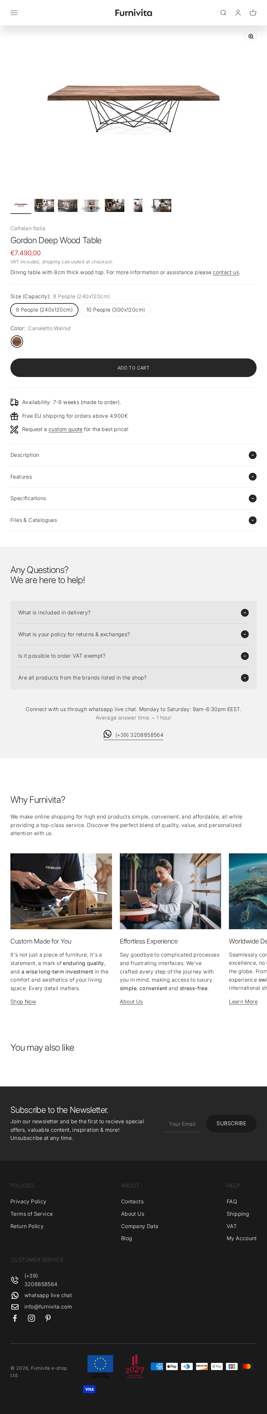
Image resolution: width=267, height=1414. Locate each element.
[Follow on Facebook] (14, 1318)
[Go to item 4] (91, 206)
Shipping (238, 1214)
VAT (232, 1226)
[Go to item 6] (138, 206)
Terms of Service (31, 1214)
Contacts (132, 1201)
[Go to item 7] (161, 206)
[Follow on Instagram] (31, 1318)
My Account (242, 1238)
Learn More (243, 1001)
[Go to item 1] (20, 206)
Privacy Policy (28, 1201)
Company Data (140, 1226)
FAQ (232, 1201)
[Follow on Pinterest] (48, 1318)
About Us (131, 1001)
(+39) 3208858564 (139, 735)
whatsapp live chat (48, 1295)
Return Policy (27, 1226)
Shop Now (23, 1001)
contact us (226, 272)
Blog (127, 1238)
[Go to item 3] (67, 206)
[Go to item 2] (44, 206)
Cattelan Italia (27, 228)
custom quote (66, 429)
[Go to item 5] (114, 206)
